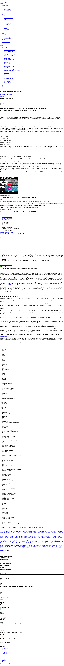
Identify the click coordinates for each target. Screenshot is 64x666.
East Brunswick (58, 536)
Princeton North (13, 545)
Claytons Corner (29, 540)
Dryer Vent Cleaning (8, 82)
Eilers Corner (21, 536)
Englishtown (9, 533)
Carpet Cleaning (5, 47)
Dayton (57, 532)
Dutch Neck (51, 540)
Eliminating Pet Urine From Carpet (10, 50)
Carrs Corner (32, 536)
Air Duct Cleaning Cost (8, 79)
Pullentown (46, 546)
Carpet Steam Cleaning (8, 51)
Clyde (51, 547)
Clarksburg (18, 541)
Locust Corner (13, 535)
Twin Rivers (51, 532)
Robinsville (61, 537)
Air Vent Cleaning (7, 81)
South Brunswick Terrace (9, 536)
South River (56, 541)
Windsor (19, 540)
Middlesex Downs (18, 532)
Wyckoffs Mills (13, 532)
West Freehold (24, 542)
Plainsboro (29, 537)
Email (1, 103)
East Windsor (51, 533)
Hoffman (42, 531)
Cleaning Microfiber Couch (9, 59)
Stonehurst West (50, 542)
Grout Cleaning (7, 73)
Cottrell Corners (45, 542)
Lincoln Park (36, 546)
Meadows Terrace (12, 542)
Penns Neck (32, 542)
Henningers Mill (24, 547)
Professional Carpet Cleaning (9, 48)
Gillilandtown (29, 533)
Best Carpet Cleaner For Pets (9, 54)
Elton (26, 541)
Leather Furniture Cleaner (9, 58)
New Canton (45, 545)
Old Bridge (52, 537)
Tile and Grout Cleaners (6, 245)
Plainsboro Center (43, 536)
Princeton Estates (9, 540)
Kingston (43, 541)
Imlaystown (6, 546)
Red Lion (52, 538)
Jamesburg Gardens (51, 531)
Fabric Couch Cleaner (8, 63)
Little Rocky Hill (55, 540)
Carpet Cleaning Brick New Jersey (6, 554)
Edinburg (28, 542)
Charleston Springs (38, 541)
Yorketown (4, 535)
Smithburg (46, 541)
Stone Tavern (23, 541)
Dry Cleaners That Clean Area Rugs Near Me (12, 70)
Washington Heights (18, 542)
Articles (3, 85)
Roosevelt (61, 535)
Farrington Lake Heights (41, 537)
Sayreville (8, 545)
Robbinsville (56, 546)
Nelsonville (19, 546)
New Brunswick (50, 546)
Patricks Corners (16, 536)
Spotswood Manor (18, 533)
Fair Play (43, 533)
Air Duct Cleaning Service (9, 78)
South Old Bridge (48, 537)
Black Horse (2, 536)
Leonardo (27, 273)
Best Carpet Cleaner (8, 52)
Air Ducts (4, 77)
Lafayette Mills (34, 537)
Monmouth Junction (19, 535)
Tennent (49, 535)
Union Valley (35, 531)
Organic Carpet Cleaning (8, 55)
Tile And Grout (5, 71)
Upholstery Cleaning (50, 203)
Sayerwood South (3, 540)
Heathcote (2, 538)
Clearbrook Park (24, 531)
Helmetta (30, 532)
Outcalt (54, 532)
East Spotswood (19, 537)
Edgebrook (14, 547)
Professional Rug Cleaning (9, 69)
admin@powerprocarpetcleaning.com (6, 636)
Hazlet (21, 273)
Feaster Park (32, 546)
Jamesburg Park (35, 532)
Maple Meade (15, 540)
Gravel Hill (46, 531)
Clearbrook (20, 531)
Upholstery (4, 56)
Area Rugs (4, 65)
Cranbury (8, 532)
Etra (26, 533)
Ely (32, 540)
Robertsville (42, 540)
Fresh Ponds (47, 533)
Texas (5, 533)
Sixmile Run (40, 542)
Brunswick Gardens (13, 537)
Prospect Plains (30, 531)
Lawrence (4, 550)
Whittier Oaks (53, 535)
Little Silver (31, 273)
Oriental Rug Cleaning (8, 67)
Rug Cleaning (10, 219)
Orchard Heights (36, 538)
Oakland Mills (31, 538)
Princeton (2, 546)
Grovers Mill (27, 538)
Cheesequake (27, 546)
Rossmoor (39, 531)
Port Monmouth (16, 273)
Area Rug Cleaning (58, 203)
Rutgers (44, 547)
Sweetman (7, 537)
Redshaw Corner (38, 533)
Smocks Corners (18, 547)
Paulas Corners (42, 535)
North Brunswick (51, 541)
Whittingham (16, 531)
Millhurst (35, 536)
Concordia (11, 531)
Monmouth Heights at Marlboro (53, 545)
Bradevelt (23, 546)
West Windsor (46, 540)
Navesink (23, 273)
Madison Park (48, 547)
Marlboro (25, 545)
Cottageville (29, 535)
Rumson (8, 273)
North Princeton (41, 546)
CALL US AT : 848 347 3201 (6, 94)
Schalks (38, 536)
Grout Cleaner (6, 75)
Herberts (11, 538)
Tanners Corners (23, 540)
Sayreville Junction (56, 547)
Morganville (10, 547)
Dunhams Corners (26, 536)
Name (1, 102)
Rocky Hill (60, 545)
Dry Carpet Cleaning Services (7, 217)
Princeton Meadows (57, 533)
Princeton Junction (36, 540)
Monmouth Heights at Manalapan (45, 538)
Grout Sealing (6, 74)
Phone (1, 104)
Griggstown (34, 547)
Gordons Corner (3, 537)
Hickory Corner (33, 535)
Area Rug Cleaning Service (9, 66)
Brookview (57, 535)
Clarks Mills (23, 533)
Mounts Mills (61, 532)
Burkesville (15, 546)
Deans (46, 535)
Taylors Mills (9, 535)
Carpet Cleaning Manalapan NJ (5, 563)
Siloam (22, 545)
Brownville (36, 542)
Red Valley (41, 545)
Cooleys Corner (6, 538)
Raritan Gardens (4, 547)
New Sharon (2, 542)
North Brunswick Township (7, 541)
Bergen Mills (47, 532)
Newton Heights (21, 538)
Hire (28, 173)
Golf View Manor (24, 537)
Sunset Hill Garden (3, 545)
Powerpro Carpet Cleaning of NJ (34, 173)
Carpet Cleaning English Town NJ (5, 644)
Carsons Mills (14, 541)
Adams (29, 541)
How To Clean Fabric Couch (9, 60)
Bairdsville (38, 535)
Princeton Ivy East (16, 538)
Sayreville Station (39, 547)
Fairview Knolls (53, 536)
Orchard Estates (10, 546)
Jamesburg (57, 531)
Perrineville (24, 535)
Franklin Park (32, 541)
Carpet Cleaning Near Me (33, 207)
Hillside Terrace (29, 547)
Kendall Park (60, 540)
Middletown (36, 273)
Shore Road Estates (41, 532)
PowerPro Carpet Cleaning (30, 203)
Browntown (6, 542)
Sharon (1, 541)
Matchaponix (26, 532)
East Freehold (33, 545)
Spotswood (33, 533)
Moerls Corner (48, 536)
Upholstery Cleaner (7, 62)
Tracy (23, 532)
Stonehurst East (18, 545)
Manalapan (13, 533)
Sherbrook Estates (57, 538)
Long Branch (12, 273)
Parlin (59, 546)
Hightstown (2, 533)
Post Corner (60, 542)
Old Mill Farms (57, 537)
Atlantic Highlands (3, 273)
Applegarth (5, 532)
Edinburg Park (60, 541)
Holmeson (28, 545)
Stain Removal (6, 224)
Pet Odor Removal (5, 223)
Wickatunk (37, 545)
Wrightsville (56, 542)
